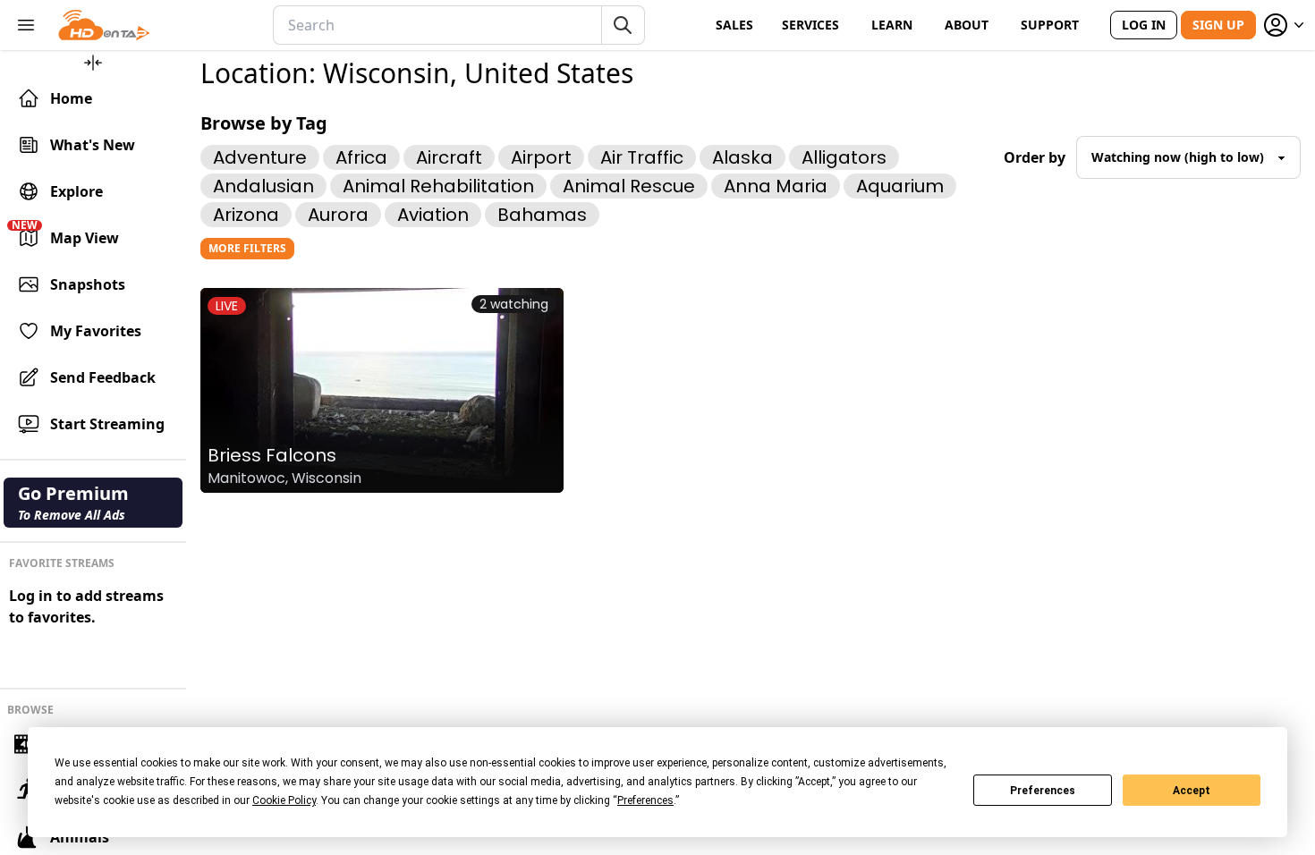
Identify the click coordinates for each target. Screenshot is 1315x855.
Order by (1034, 157)
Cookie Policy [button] (284, 800)
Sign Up (1218, 24)
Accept (1191, 790)
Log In (1144, 24)
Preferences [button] (645, 800)
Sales (734, 24)
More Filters (247, 248)
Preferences (1042, 790)
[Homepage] (104, 25)
